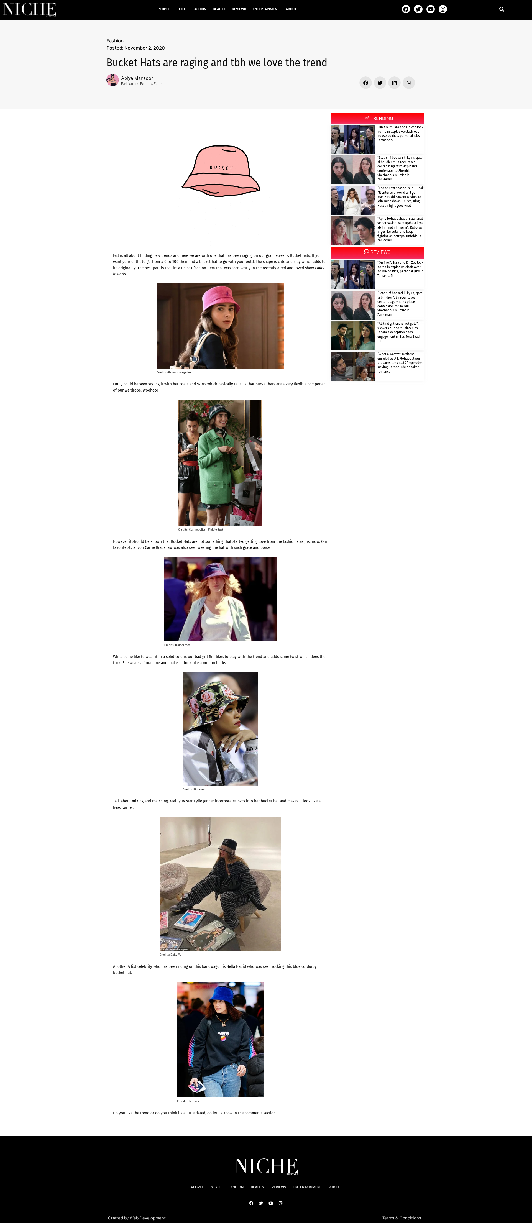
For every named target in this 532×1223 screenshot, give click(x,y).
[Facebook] (406, 9)
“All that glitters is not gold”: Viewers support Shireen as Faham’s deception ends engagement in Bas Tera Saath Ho (399, 332)
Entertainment (266, 9)
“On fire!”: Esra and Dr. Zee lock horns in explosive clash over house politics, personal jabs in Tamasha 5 (400, 133)
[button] (502, 9)
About (291, 9)
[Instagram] (443, 9)
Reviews (239, 9)
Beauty (219, 9)
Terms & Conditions (401, 1218)
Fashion (199, 9)
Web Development (148, 1218)
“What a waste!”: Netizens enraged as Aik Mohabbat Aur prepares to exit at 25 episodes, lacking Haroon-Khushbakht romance (400, 362)
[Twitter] (418, 9)
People (164, 9)
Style (181, 9)
